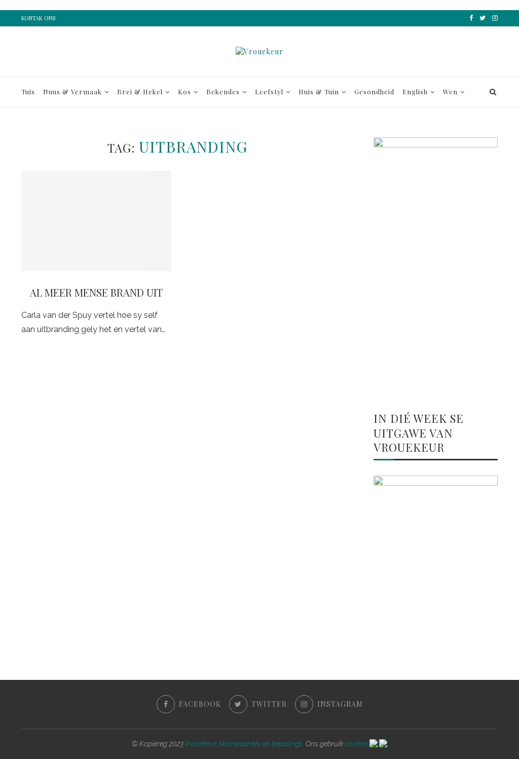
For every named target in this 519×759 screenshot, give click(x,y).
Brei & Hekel (140, 91)
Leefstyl (269, 91)
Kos (184, 91)
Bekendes (223, 91)
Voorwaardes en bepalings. (261, 744)
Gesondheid (374, 91)
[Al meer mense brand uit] (96, 221)
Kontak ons (38, 18)
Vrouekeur (200, 744)
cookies (357, 744)
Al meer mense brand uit (96, 292)
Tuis (28, 91)
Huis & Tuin (319, 91)
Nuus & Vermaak (72, 91)
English (415, 91)
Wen (450, 91)
